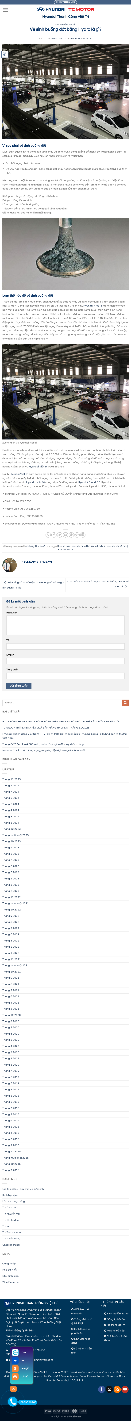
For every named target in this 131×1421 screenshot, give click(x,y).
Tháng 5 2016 (10, 1126)
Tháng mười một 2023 (15, 835)
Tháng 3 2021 (10, 1008)
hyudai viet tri (64, 546)
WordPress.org (10, 1282)
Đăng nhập (9, 1263)
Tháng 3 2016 (10, 1139)
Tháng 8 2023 (10, 853)
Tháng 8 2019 (10, 1064)
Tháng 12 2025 (11, 779)
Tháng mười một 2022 (15, 903)
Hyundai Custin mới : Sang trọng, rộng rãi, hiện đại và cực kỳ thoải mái (43, 750)
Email (10, 655)
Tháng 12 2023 (11, 829)
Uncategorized (11, 1244)
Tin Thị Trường (10, 1220)
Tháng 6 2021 (10, 996)
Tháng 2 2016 (10, 1145)
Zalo (24, 1352)
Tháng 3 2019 (10, 1089)
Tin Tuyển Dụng (11, 1238)
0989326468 (28, 1402)
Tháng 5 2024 (10, 804)
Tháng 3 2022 (10, 940)
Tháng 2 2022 (10, 946)
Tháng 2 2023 (10, 891)
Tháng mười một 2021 (15, 965)
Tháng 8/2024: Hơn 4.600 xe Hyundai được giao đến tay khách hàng (43, 744)
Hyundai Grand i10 (89, 482)
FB (23, 1360)
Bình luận (11, 612)
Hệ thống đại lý (116, 1324)
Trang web (12, 669)
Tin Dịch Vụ (9, 1207)
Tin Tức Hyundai (11, 1232)
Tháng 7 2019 (10, 1071)
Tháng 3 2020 (10, 1052)
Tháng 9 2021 (10, 977)
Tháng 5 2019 (10, 1083)
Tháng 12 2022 (11, 897)
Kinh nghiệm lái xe (117, 1313)
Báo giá (25, 1368)
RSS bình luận (10, 1276)
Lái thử (25, 1376)
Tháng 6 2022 (10, 934)
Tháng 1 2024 (10, 822)
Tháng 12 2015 (11, 1151)
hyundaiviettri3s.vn (81, 39)
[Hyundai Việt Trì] (65, 9)
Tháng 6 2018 (10, 1102)
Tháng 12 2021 (11, 959)
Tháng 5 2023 (10, 872)
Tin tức (72, 24)
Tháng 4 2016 (10, 1133)
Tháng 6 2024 (10, 798)
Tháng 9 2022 (10, 916)
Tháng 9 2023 (10, 847)
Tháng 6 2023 (10, 866)
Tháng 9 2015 (10, 1170)
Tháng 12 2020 (11, 1015)
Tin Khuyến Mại (11, 1213)
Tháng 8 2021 (10, 984)
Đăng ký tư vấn (116, 1319)
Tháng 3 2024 (10, 816)
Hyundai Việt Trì (38, 466)
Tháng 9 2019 (10, 1058)
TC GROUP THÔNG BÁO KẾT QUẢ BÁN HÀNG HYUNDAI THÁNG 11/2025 (45, 727)
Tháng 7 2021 (10, 990)
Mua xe (111, 1330)
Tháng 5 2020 (10, 1039)
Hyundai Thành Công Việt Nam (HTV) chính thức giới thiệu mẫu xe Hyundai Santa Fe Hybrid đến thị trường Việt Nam (64, 736)
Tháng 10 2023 (11, 841)
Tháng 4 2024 (10, 810)
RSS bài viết (9, 1269)
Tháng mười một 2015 (15, 1157)
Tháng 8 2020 (10, 1021)
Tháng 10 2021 (11, 971)
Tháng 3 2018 (10, 1108)
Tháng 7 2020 (10, 1027)
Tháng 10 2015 (11, 1164)
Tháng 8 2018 (10, 1095)
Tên (9, 640)
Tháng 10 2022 (11, 909)
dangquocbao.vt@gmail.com (36, 1359)
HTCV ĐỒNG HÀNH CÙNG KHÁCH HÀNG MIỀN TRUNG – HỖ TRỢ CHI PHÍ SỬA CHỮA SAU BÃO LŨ (60, 721)
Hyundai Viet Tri (92, 305)
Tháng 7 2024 (10, 791)
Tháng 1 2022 (10, 953)
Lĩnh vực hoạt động (13, 1201)
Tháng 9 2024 (10, 785)
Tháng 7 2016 (10, 1114)
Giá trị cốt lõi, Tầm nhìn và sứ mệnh (23, 1189)
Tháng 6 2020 (10, 1033)
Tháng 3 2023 (10, 885)
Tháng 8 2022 (10, 922)
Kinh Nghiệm (61, 24)
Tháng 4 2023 (10, 878)
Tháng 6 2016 (10, 1120)
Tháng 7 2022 (10, 928)
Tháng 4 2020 (10, 1046)
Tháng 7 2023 (10, 860)
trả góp (120, 1330)
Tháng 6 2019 (10, 1077)
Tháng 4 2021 (10, 1002)
